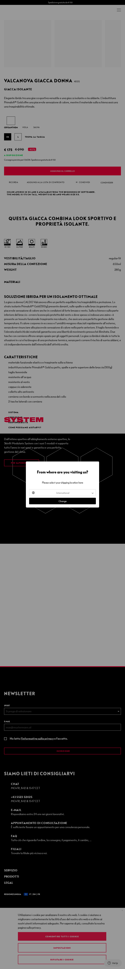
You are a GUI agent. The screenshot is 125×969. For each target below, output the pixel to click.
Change (63, 501)
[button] (62, 492)
